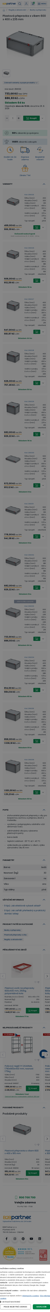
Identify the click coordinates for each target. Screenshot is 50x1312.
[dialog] (25, 1288)
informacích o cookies (30, 1296)
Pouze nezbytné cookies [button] (15, 1307)
